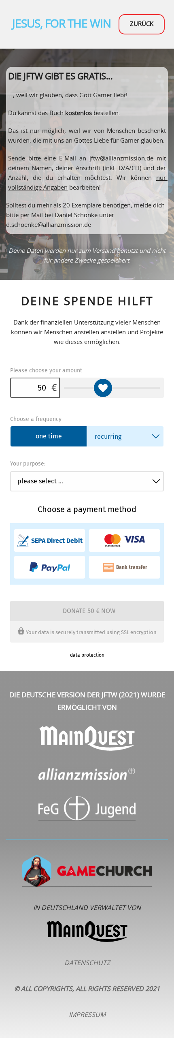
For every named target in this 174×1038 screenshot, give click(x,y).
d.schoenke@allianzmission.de (48, 225)
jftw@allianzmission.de (121, 159)
